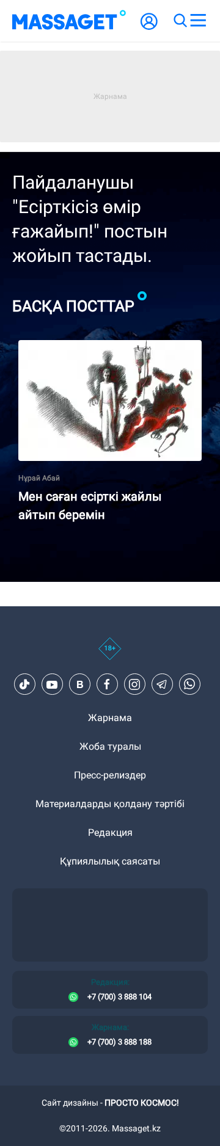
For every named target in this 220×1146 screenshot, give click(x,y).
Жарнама (110, 718)
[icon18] (110, 655)
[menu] (198, 21)
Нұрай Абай (39, 478)
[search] (179, 21)
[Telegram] (162, 684)
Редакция (110, 832)
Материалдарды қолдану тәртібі (110, 804)
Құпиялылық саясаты (110, 861)
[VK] (79, 684)
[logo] (69, 21)
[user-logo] (149, 28)
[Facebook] (107, 684)
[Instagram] (134, 684)
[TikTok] (24, 684)
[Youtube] (52, 684)
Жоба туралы (110, 746)
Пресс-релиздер (110, 775)
